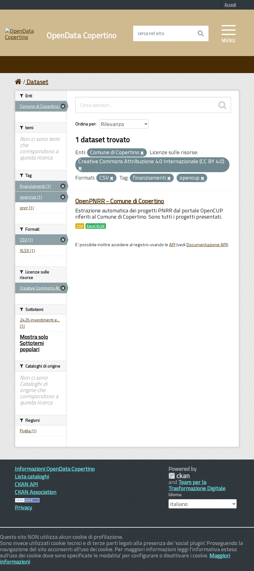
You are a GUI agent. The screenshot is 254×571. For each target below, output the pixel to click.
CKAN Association (35, 492)
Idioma (175, 494)
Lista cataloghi (32, 476)
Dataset (37, 81)
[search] (222, 105)
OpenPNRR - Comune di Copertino (119, 201)
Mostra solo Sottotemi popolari (34, 343)
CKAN (179, 476)
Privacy (23, 507)
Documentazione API (206, 244)
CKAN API (26, 484)
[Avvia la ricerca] (200, 33)
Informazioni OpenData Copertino (55, 468)
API (172, 244)
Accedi (230, 5)
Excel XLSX (96, 226)
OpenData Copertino (81, 35)
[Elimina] (142, 152)
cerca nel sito (151, 33)
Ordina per (85, 123)
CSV (80, 226)
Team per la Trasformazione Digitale (197, 485)
